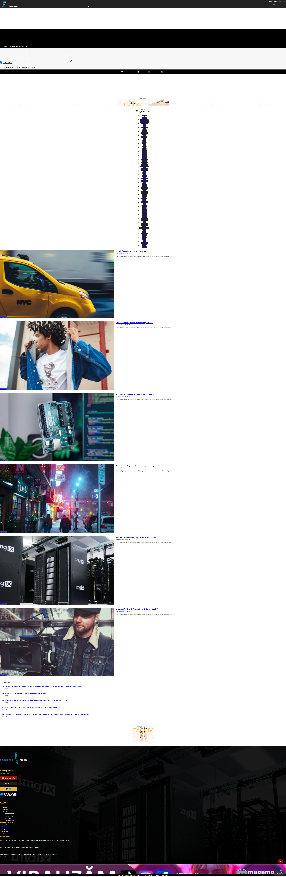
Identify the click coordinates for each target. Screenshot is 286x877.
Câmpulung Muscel (144, 166)
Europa (144, 230)
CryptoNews (144, 205)
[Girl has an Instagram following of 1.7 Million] (57, 355)
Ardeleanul (144, 130)
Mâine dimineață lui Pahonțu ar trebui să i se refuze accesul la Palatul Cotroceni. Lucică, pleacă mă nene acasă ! (34, 700)
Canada (144, 167)
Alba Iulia (144, 118)
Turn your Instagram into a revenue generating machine (139, 466)
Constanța (144, 186)
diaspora (144, 214)
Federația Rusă (144, 233)
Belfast (144, 143)
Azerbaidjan (144, 136)
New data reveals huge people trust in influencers (136, 538)
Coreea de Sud (144, 193)
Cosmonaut (144, 194)
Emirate (144, 226)
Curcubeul (144, 209)
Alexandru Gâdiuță (144, 122)
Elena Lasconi (144, 224)
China (144, 177)
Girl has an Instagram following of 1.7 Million (134, 323)
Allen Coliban (144, 123)
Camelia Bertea (144, 165)
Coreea (144, 190)
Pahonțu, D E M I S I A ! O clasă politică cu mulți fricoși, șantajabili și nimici (23, 693)
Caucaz (144, 171)
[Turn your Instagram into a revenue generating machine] (57, 498)
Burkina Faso (144, 159)
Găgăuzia (144, 244)
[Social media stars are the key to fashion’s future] (57, 427)
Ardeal (144, 128)
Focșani (144, 238)
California (144, 163)
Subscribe (278, 873)
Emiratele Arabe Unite (144, 228)
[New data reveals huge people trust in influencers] (57, 570)
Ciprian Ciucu (144, 178)
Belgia (144, 144)
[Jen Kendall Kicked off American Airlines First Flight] (57, 642)
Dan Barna (144, 211)
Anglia (144, 124)
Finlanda (144, 237)
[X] (6, 799)
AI (144, 116)
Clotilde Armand (144, 181)
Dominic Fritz (144, 218)
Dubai (144, 221)
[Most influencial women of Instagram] (57, 284)
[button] (71, 61)
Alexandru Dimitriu (144, 120)
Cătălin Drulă (144, 169)
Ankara (144, 126)
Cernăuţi (144, 175)
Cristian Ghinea (144, 201)
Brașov (144, 147)
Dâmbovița (144, 210)
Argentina (144, 131)
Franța (144, 240)
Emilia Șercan (144, 225)
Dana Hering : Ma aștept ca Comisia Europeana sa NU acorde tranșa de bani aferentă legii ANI (29, 707)
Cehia (144, 174)
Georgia (144, 245)
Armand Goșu (144, 132)
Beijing (144, 140)
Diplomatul (144, 217)
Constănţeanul (144, 187)
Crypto (144, 203)
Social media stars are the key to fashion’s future (135, 394)
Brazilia (144, 148)
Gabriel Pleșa (144, 242)
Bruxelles (144, 151)
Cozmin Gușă (144, 198)
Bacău (144, 138)
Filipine (144, 236)
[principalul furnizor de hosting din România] (142, 875)
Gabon (144, 241)
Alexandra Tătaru (144, 119)
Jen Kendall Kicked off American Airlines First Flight (137, 609)
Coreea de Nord (144, 191)
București (144, 155)
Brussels (144, 150)
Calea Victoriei (144, 162)
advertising (8, 770)
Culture (144, 207)
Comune (144, 183)
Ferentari (144, 234)
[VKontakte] (9, 799)
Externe (144, 232)
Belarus (144, 142)
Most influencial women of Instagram (131, 251)
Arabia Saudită (144, 127)
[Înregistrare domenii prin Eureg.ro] (153, 875)
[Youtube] (11, 799)
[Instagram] (3, 799)
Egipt (144, 222)
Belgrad (144, 146)
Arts (144, 135)
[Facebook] (1, 799)
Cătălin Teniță (144, 170)
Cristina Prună (144, 202)
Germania (144, 246)
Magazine (3, 317)
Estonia (144, 229)
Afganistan (144, 115)
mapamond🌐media (120, 253)
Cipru (144, 179)
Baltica (144, 139)
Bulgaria (144, 158)
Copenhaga (144, 189)
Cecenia (144, 173)
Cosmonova (144, 195)
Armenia (144, 134)
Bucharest (144, 154)
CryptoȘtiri (144, 206)
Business (144, 161)
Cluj (144, 182)
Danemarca (144, 213)
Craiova (144, 199)
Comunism (144, 185)
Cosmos (144, 197)
